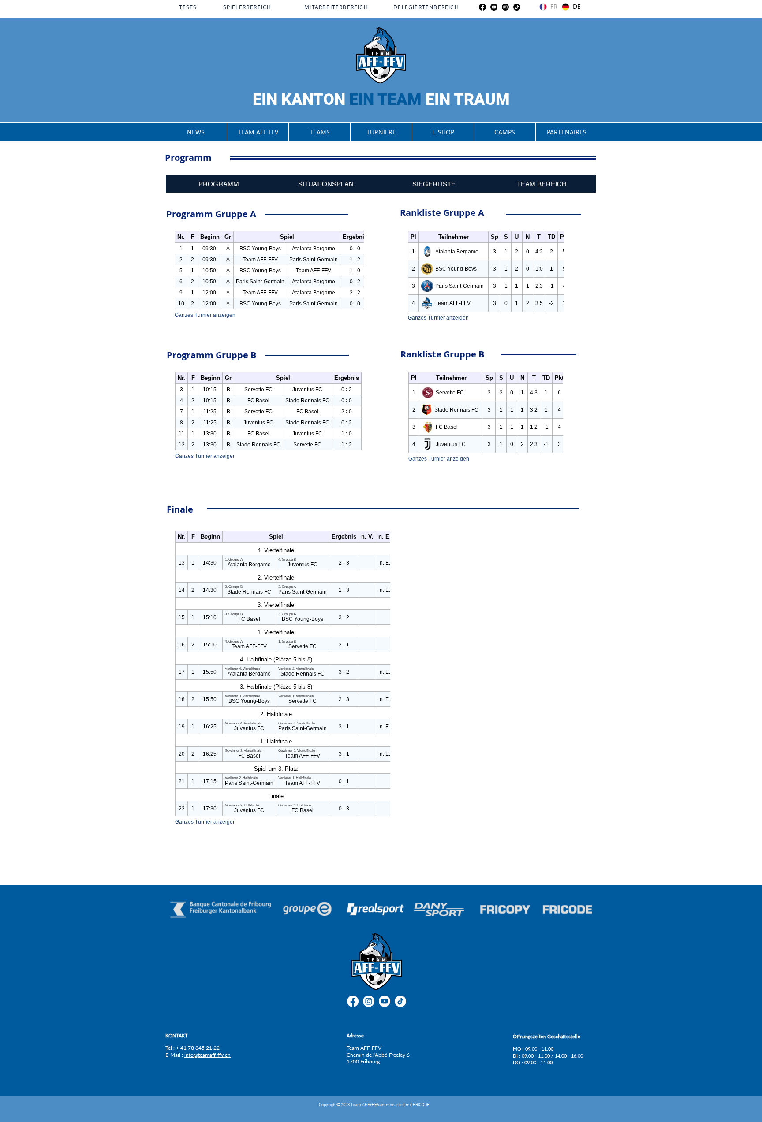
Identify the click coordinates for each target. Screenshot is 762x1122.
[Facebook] (482, 7)
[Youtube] (493, 7)
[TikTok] (516, 7)
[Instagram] (505, 7)
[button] (257, 132)
